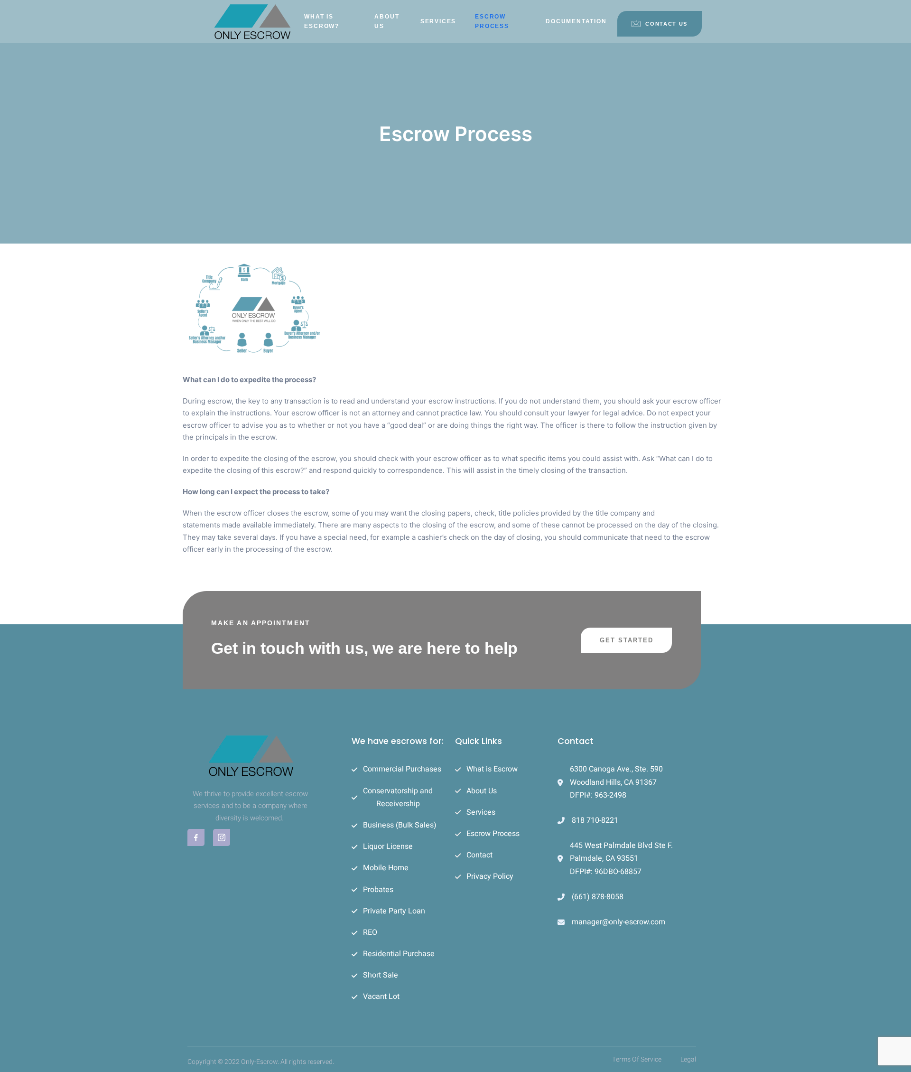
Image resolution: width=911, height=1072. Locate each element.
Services (438, 21)
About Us (386, 21)
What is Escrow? (321, 21)
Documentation (576, 21)
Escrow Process (492, 21)
